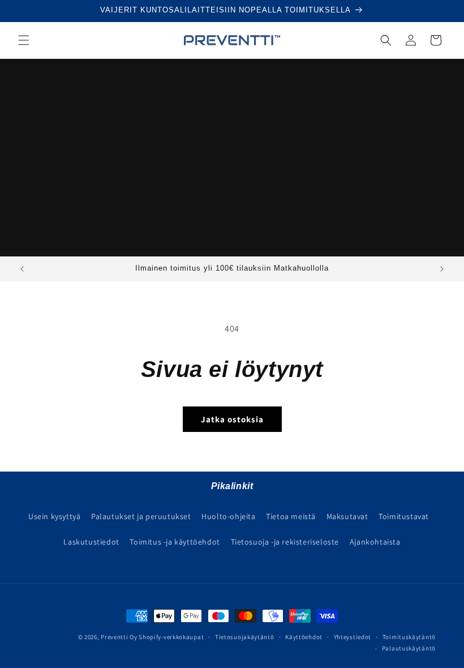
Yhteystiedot (352, 637)
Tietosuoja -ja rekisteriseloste (285, 542)
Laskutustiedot (91, 542)
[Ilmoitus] (441, 268)
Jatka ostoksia (232, 419)
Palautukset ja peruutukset (141, 516)
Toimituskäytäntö (409, 637)
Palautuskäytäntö (409, 648)
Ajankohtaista (375, 542)
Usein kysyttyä (54, 516)
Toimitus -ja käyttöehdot (175, 542)
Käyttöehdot (304, 637)
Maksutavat (347, 516)
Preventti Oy (119, 637)
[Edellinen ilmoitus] (22, 268)
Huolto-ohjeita (228, 516)
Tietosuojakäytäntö (244, 637)
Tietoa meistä (291, 516)
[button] (23, 40)
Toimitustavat (404, 516)
